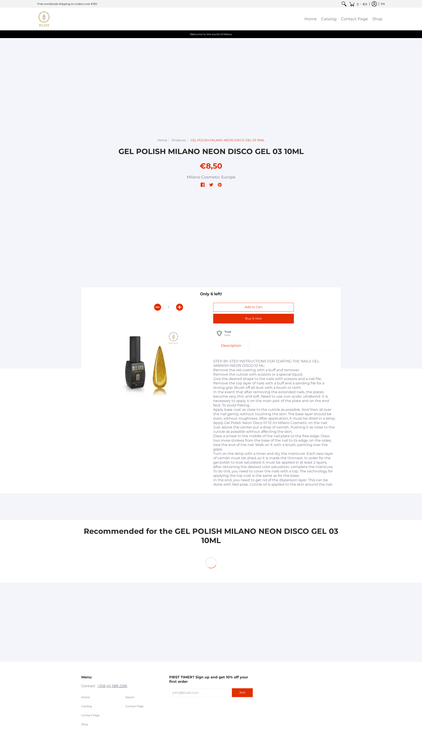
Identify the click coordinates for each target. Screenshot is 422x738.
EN (383, 4)
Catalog (86, 706)
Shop (84, 724)
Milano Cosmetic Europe (211, 177)
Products (179, 140)
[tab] (231, 345)
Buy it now (253, 318)
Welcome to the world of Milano (211, 34)
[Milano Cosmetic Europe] (44, 19)
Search (129, 697)
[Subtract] (157, 307)
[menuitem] (344, 4)
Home (162, 140)
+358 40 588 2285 (112, 686)
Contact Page (90, 715)
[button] (358, 4)
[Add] (179, 307)
